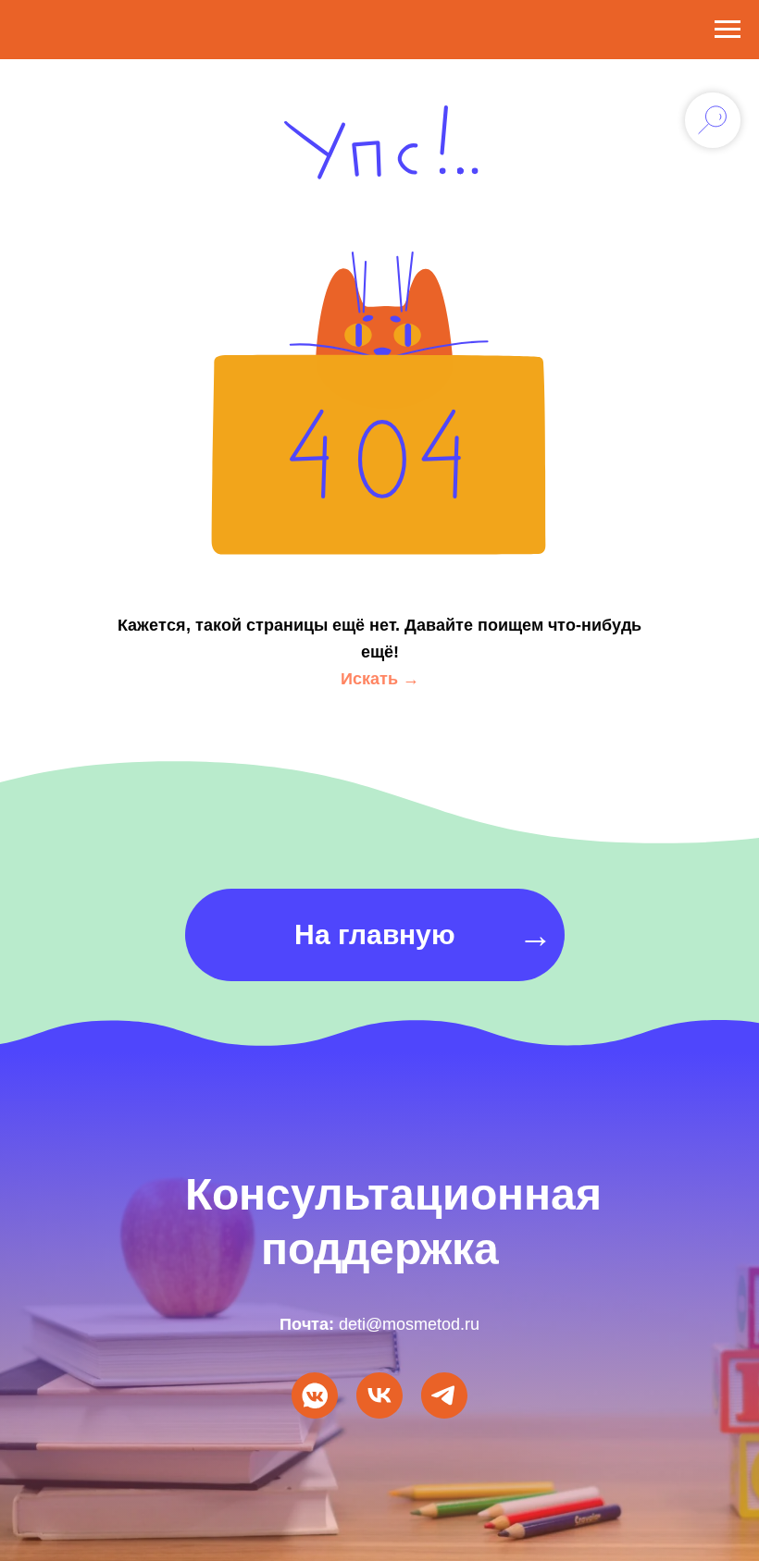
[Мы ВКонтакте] (315, 1395)
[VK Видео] (379, 1395)
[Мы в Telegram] (444, 1395)
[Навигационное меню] (727, 29)
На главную (374, 934)
